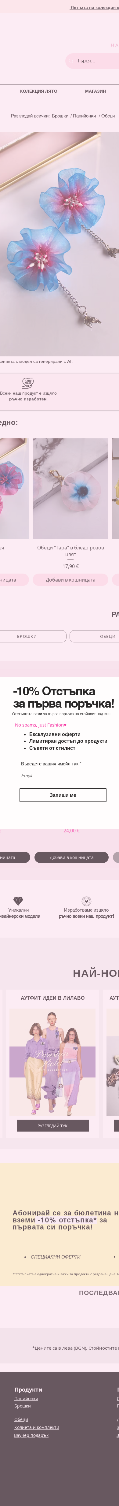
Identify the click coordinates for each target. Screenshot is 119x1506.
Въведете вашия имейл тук (49, 763)
